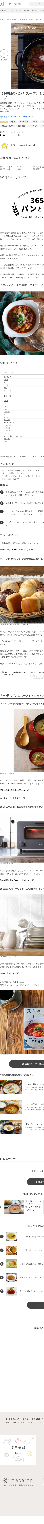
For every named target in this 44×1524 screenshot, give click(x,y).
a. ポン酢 (7, 428)
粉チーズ (7, 439)
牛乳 (5, 388)
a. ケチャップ (8, 431)
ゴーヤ (42, 11)
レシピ (25, 1419)
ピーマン (34, 11)
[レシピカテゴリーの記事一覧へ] (4, 121)
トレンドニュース (12, 1419)
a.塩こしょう (8, 433)
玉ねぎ (6, 380)
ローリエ (7, 420)
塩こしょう (7, 390)
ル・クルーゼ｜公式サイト (11, 798)
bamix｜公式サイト (8, 973)
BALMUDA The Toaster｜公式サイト (15, 880)
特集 (7, 1422)
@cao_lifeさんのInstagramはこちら (15, 550)
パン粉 (6, 385)
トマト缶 (7, 412)
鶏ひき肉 (26, 11)
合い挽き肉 (7, 377)
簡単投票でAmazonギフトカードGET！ (16, 117)
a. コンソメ (7, 425)
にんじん (7, 403)
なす (12, 11)
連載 (15, 1422)
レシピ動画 (36, 1419)
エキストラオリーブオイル (13, 436)
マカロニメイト (26, 1422)
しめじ (6, 409)
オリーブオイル (9, 422)
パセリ (6, 441)
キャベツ (18, 11)
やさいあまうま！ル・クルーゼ (13, 790)
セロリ (6, 406)
